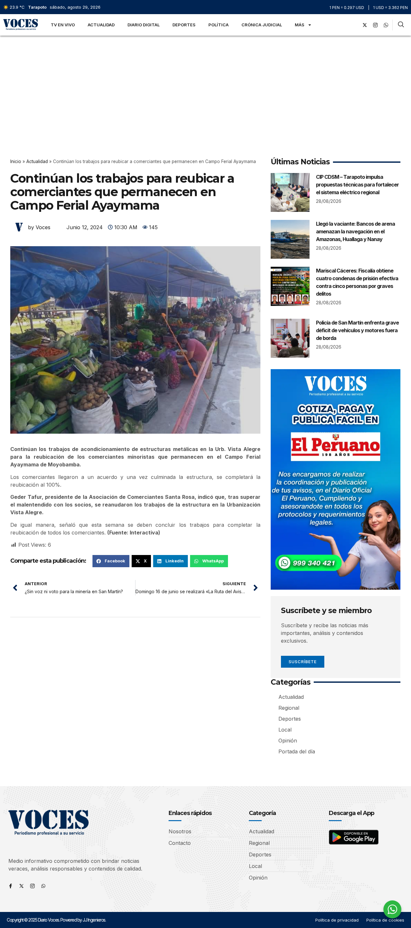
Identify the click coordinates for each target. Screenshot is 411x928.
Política (218, 24)
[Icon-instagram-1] (375, 25)
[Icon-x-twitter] (21, 886)
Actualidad (101, 24)
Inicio (15, 161)
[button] (110, 561)
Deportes (184, 24)
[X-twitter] (364, 25)
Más (299, 24)
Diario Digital (143, 24)
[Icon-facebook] (10, 886)
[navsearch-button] (401, 25)
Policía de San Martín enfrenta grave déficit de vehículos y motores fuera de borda (357, 330)
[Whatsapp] (43, 886)
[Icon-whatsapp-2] (385, 25)
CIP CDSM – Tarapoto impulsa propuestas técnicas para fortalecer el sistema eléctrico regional (357, 184)
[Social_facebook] (354, 25)
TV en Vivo (63, 24)
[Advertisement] (205, 84)
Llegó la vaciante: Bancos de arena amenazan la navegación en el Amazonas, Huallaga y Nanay (355, 231)
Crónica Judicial (261, 24)
